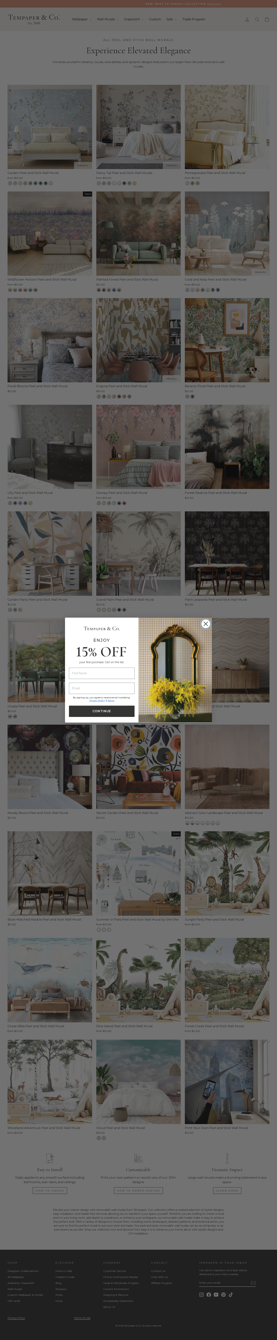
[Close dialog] (205, 624)
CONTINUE (102, 711)
